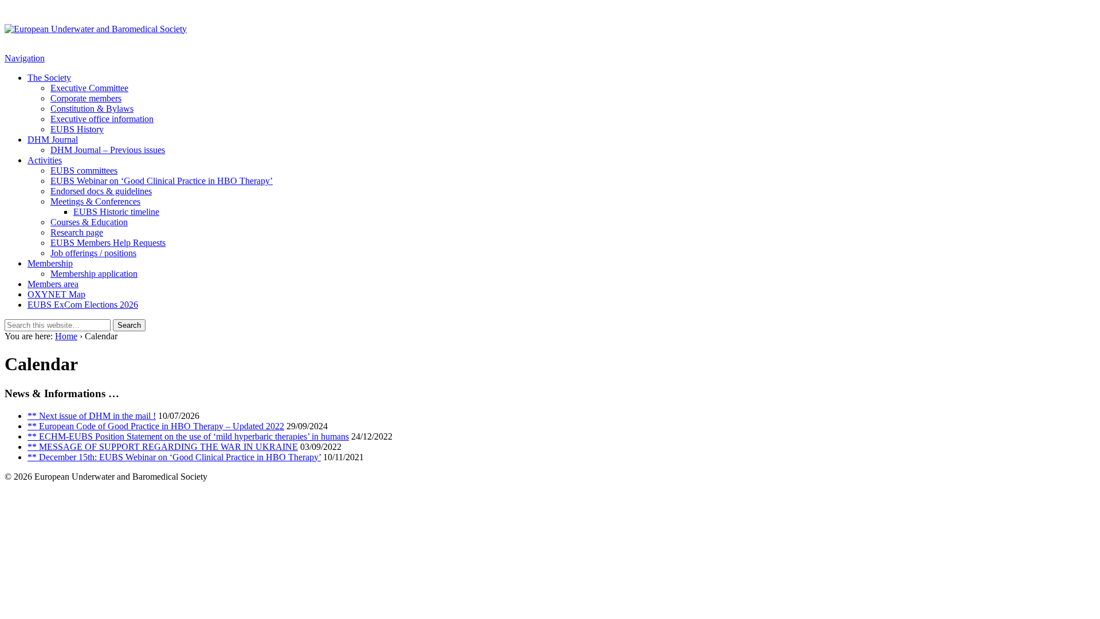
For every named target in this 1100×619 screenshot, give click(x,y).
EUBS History (77, 129)
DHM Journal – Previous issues (107, 150)
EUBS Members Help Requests (108, 243)
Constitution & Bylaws (91, 108)
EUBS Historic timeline (116, 212)
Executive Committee (89, 88)
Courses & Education (89, 222)
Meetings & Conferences (95, 201)
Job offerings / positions (93, 253)
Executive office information (102, 119)
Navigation (25, 58)
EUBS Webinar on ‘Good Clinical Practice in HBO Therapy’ (161, 181)
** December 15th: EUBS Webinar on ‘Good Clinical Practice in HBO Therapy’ (174, 457)
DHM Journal (53, 139)
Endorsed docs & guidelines (101, 191)
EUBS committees (83, 170)
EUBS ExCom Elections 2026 (83, 305)
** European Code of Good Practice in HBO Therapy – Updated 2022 (156, 426)
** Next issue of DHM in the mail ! (92, 416)
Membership (50, 263)
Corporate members (85, 98)
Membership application (94, 274)
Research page (76, 232)
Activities (45, 160)
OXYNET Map (56, 294)
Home (66, 336)
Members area (53, 284)
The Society (49, 78)
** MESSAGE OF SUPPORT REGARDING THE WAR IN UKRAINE (163, 447)
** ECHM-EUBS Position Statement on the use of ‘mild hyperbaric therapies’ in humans (188, 436)
